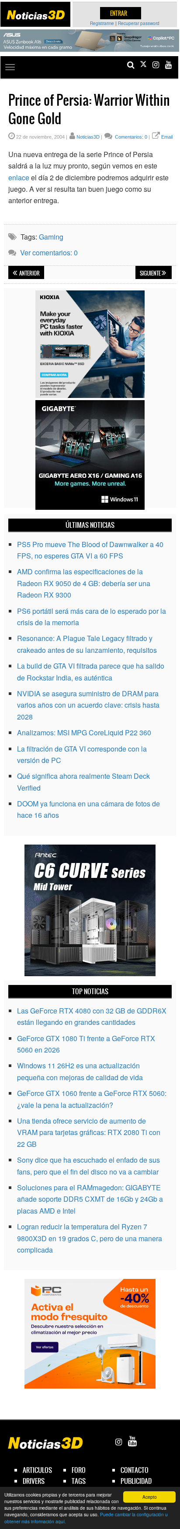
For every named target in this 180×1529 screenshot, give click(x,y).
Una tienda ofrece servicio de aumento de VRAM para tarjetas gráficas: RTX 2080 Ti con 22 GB (88, 1132)
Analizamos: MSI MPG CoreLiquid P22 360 (84, 732)
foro (79, 1470)
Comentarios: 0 (130, 137)
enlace (18, 177)
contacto (135, 1470)
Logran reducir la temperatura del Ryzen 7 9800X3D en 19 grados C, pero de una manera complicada (89, 1238)
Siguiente (151, 273)
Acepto (149, 1496)
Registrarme (102, 23)
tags (79, 1481)
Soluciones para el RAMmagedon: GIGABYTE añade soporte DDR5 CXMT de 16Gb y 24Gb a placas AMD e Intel (90, 1199)
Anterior (29, 273)
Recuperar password (138, 23)
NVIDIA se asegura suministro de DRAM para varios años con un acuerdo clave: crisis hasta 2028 (88, 705)
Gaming (51, 237)
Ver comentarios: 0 (49, 252)
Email (167, 137)
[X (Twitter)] (143, 65)
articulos (37, 1470)
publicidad (136, 1481)
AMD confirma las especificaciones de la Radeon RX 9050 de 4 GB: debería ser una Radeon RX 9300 (83, 583)
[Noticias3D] (35, 15)
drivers (34, 1481)
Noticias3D (88, 137)
